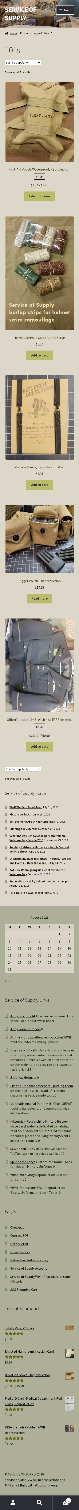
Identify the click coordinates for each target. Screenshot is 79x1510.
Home (13, 33)
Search (39, 1503)
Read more (40, 598)
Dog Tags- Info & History (28, 1050)
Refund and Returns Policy (29, 1260)
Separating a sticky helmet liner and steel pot (39, 881)
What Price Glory (22, 1175)
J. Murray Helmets (23, 1077)
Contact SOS (19, 1235)
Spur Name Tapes (22, 1162)
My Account (13, 1503)
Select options (39, 196)
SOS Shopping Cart (23, 1289)
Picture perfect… (20, 814)
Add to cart (39, 355)
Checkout (17, 1227)
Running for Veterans (23, 829)
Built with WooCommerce (38, 1485)
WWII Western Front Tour (25, 807)
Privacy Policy (20, 1252)
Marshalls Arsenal (23, 1103)
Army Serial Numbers (25, 1029)
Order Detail (19, 1244)
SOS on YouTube (21, 1149)
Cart (61, 1499)
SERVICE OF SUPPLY (20, 13)
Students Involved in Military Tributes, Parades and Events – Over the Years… (40, 861)
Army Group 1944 (22, 1016)
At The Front (19, 1037)
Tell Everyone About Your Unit (28, 822)
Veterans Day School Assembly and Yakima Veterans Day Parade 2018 (37, 838)
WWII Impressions (23, 1188)
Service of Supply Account (28, 1268)
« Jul (8, 981)
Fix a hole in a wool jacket (26, 893)
